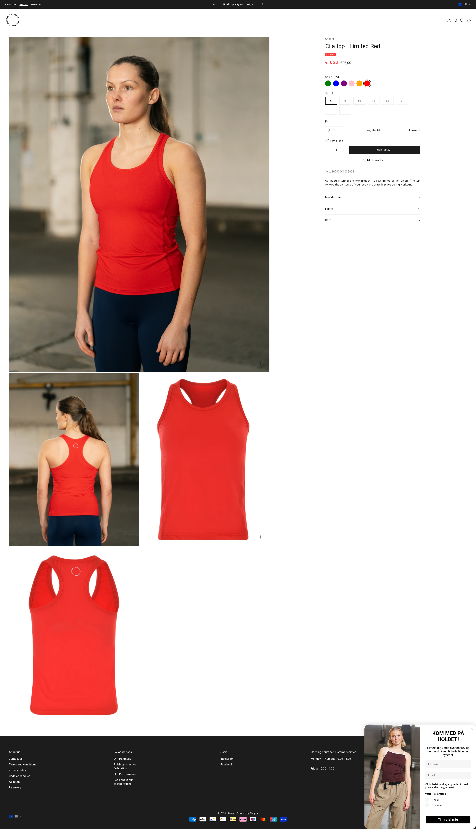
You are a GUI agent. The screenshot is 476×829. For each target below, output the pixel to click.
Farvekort (15, 787)
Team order (36, 5)
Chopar (329, 38)
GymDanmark (122, 758)
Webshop (24, 5)
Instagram (227, 758)
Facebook (227, 764)
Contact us (16, 758)
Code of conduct (19, 776)
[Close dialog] (472, 728)
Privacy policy (17, 770)
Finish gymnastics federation (125, 766)
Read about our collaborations (123, 781)
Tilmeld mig (448, 819)
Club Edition (11, 5)
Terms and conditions (22, 764)
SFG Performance (125, 774)
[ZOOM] (260, 363)
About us (14, 781)
